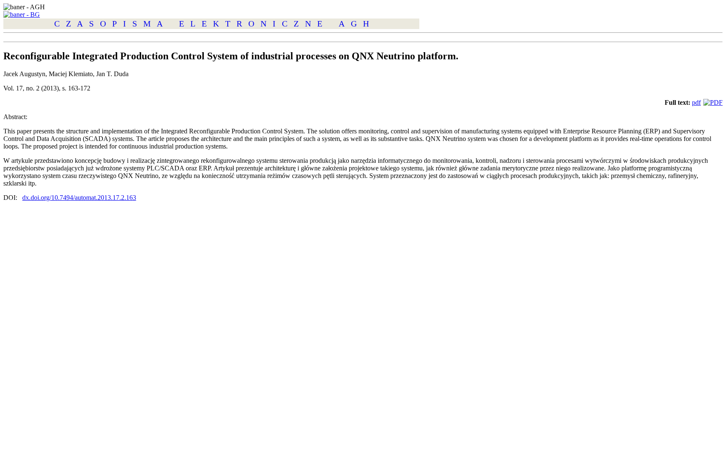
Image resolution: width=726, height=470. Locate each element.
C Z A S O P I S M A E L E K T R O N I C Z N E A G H (211, 23)
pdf (696, 102)
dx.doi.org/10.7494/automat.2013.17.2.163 (79, 197)
